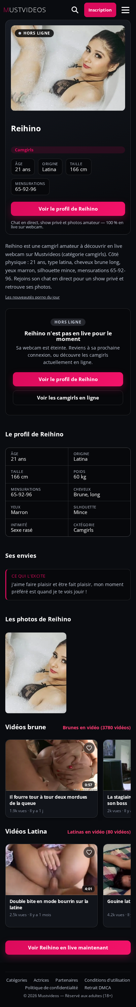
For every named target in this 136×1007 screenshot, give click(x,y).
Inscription (100, 10)
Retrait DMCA (98, 988)
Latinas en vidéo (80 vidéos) (99, 832)
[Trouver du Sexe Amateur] (75, 10)
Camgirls (24, 150)
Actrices (41, 980)
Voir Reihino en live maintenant (68, 947)
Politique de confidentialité (51, 988)
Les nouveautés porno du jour (32, 297)
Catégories (16, 980)
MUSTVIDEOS (24, 10)
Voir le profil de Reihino (68, 208)
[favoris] (89, 748)
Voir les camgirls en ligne (68, 397)
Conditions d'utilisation (107, 980)
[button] (125, 10)
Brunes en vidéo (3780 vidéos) (97, 727)
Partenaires (66, 980)
